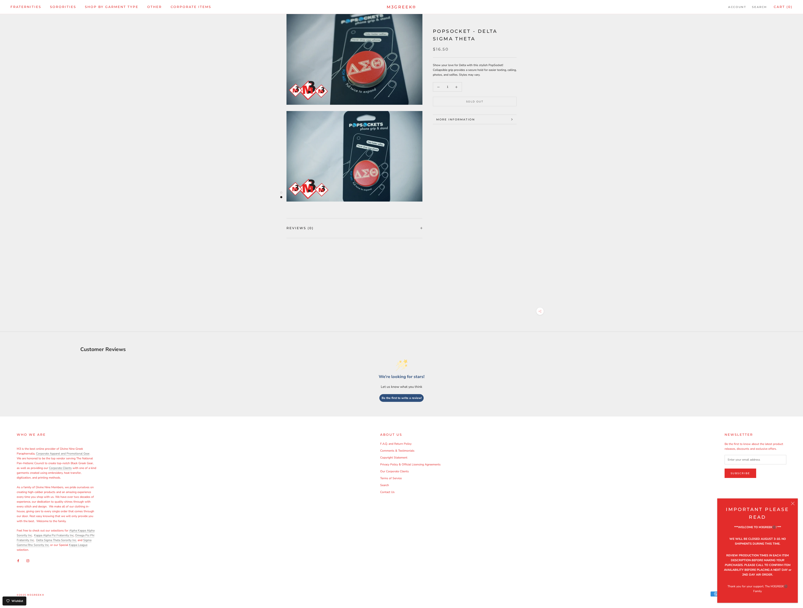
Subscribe (740, 473)
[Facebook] (18, 560)
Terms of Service (391, 478)
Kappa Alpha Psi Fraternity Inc (54, 535)
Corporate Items (191, 7)
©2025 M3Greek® (30, 594)
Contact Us (387, 492)
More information (455, 119)
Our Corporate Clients (394, 471)
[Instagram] (27, 560)
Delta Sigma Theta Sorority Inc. (56, 540)
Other (154, 7)
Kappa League (78, 545)
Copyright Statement (393, 458)
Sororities (63, 7)
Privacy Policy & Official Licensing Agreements (410, 464)
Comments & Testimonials (397, 451)
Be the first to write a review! (402, 398)
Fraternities (25, 7)
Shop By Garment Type (111, 7)
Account (737, 7)
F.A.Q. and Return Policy (396, 444)
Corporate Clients (60, 468)
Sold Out (474, 101)
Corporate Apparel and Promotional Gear (63, 454)
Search (759, 7)
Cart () (783, 7)
